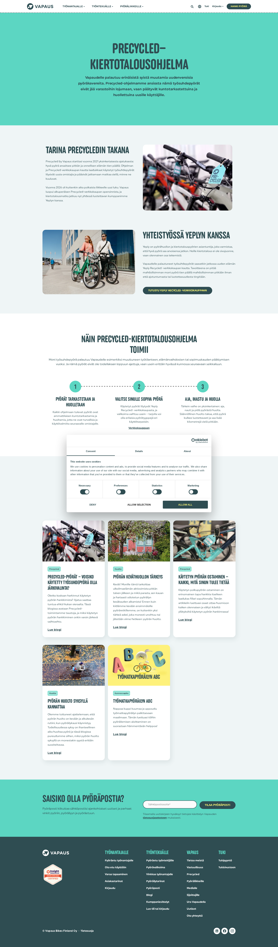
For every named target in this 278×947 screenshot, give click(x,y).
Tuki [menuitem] (206, 6)
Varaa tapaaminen (116, 874)
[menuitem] (199, 6)
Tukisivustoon (227, 867)
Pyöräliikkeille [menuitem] (130, 6)
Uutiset (191, 909)
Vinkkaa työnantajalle (159, 874)
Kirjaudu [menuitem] (217, 6)
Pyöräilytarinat (155, 881)
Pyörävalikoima (155, 867)
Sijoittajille (193, 895)
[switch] (120, 491)
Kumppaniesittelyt (157, 902)
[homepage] (40, 6)
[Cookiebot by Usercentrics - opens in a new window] (194, 440)
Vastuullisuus (195, 867)
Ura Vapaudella (196, 902)
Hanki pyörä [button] (239, 6)
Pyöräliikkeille (195, 881)
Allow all (185, 504)
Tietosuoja (87, 931)
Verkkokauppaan (139, 428)
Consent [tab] (91, 451)
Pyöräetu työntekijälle (160, 860)
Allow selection (139, 504)
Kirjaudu (110, 888)
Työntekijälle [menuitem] (101, 6)
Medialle (192, 888)
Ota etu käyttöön (115, 867)
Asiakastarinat (114, 881)
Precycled (193, 874)
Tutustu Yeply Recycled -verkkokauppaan (177, 290)
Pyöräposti (153, 888)
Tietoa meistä (195, 860)
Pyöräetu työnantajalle (119, 860)
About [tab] (187, 451)
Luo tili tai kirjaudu (157, 909)
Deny (92, 504)
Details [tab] (139, 451)
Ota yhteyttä (195, 916)
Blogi (149, 895)
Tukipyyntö (225, 860)
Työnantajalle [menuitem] (73, 6)
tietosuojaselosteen (155, 818)
